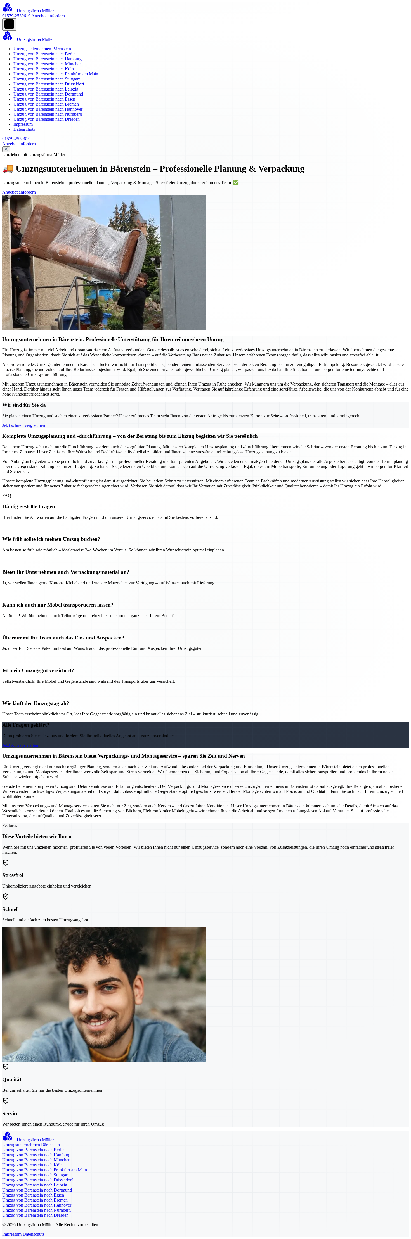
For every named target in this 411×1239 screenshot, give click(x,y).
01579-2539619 (16, 15)
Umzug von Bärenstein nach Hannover (47, 109)
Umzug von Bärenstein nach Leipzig (45, 89)
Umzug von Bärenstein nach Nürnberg (47, 114)
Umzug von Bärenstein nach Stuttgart (46, 79)
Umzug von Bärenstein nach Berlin (44, 53)
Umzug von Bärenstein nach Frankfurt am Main (55, 74)
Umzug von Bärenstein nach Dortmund (48, 94)
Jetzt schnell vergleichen (23, 425)
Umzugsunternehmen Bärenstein (42, 48)
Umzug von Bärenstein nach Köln (43, 68)
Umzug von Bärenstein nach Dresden (46, 119)
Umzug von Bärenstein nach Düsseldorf (48, 84)
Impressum (23, 124)
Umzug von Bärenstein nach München (47, 63)
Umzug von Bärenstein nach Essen (44, 99)
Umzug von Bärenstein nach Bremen (46, 104)
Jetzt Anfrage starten (20, 745)
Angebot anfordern (48, 15)
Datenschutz (24, 129)
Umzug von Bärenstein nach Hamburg (47, 58)
